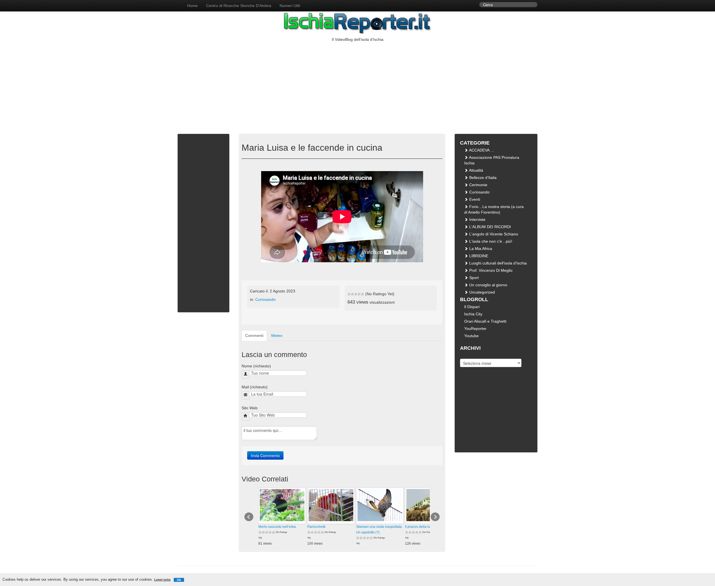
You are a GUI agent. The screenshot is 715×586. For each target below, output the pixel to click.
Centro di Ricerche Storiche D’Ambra (238, 5)
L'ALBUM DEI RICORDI (489, 227)
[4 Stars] (359, 294)
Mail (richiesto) (255, 387)
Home (192, 5)
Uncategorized (481, 292)
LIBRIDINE (478, 256)
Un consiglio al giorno (487, 285)
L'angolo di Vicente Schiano (493, 234)
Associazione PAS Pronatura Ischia (491, 160)
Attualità (475, 170)
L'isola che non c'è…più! (490, 241)
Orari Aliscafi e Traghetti (485, 321)
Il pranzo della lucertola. (423, 527)
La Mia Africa (480, 248)
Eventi (474, 199)
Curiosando (265, 299)
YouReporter (475, 328)
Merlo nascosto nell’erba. (277, 527)
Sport (473, 277)
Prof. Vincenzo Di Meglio (490, 270)
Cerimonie (477, 185)
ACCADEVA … (481, 150)
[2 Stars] (352, 294)
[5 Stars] (362, 294)
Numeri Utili (290, 5)
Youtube (471, 336)
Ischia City (473, 314)
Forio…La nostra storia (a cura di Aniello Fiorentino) (494, 209)
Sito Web (250, 408)
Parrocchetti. (316, 527)
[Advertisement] (357, 84)
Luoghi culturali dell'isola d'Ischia (497, 263)
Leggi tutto (162, 579)
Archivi (466, 354)
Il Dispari (472, 306)
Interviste (476, 219)
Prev (248, 516)
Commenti (254, 335)
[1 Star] (349, 294)
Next (435, 516)
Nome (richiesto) (256, 366)
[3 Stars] (356, 294)
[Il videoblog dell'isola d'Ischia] (177, 3)
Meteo (276, 335)
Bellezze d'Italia (482, 177)
